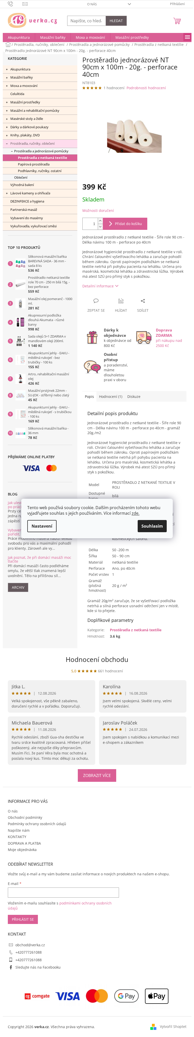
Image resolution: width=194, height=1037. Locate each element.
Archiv (18, 587)
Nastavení (42, 526)
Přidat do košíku (128, 223)
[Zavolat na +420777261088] (15, 3)
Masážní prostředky (25, 102)
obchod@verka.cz (30, 944)
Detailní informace (98, 286)
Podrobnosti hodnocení (146, 87)
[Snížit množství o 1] (100, 227)
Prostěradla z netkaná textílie (42, 158)
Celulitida (17, 93)
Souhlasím (152, 526)
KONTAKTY (17, 836)
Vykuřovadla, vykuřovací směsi (33, 226)
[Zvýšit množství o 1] (100, 221)
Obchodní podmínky (25, 817)
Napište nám (19, 830)
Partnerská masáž (23, 209)
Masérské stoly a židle (26, 118)
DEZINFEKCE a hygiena (27, 201)
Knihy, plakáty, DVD (25, 135)
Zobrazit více (97, 775)
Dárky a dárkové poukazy (29, 127)
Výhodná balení (22, 184)
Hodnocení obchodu (97, 659)
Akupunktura (20, 69)
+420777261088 (28, 952)
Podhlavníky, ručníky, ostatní (39, 171)
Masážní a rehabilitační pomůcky (34, 110)
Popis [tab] (89, 396)
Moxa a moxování (23, 85)
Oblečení (20, 177)
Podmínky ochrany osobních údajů (37, 823)
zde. (135, 513)
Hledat (116, 20)
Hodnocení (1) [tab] (110, 396)
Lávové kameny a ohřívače (30, 193)
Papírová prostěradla (34, 164)
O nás (92, 4)
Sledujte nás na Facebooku (38, 967)
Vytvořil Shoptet (173, 1026)
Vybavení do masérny (26, 218)
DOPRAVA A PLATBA (24, 843)
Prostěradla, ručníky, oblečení (32, 143)
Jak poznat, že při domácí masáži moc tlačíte (39, 559)
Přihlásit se (23, 919)
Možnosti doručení (98, 210)
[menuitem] (19, 37)
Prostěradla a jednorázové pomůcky (41, 151)
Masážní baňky (21, 77)
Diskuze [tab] (133, 396)
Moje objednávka (22, 849)
